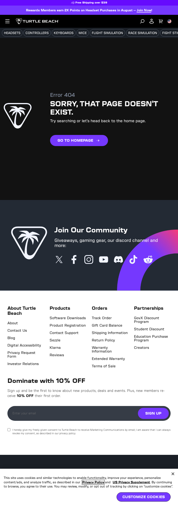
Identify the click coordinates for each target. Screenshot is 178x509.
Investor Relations (23, 364)
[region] (89, 489)
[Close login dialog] (132, 362)
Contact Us (17, 330)
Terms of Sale (104, 366)
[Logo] (37, 21)
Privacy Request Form (21, 354)
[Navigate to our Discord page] (118, 260)
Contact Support (64, 333)
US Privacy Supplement (131, 482)
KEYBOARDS (63, 33)
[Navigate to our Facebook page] (74, 260)
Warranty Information (102, 349)
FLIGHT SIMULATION (107, 33)
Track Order (102, 318)
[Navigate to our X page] (59, 260)
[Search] (142, 21)
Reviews (57, 355)
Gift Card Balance (107, 325)
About (12, 323)
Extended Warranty (108, 359)
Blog (11, 338)
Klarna (55, 348)
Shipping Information (110, 333)
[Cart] (160, 21)
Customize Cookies (143, 497)
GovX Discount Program (146, 320)
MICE (83, 33)
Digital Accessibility (24, 345)
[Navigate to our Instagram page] (88, 260)
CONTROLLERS (37, 33)
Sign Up (153, 413)
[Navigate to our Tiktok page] (133, 260)
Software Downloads (68, 318)
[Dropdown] (7, 21)
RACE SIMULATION (142, 33)
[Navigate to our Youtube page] (103, 260)
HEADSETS (12, 33)
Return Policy (103, 340)
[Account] (151, 21)
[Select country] (169, 21)
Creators (141, 348)
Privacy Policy (93, 482)
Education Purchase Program (151, 338)
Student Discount (149, 329)
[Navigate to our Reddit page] (148, 260)
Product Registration (68, 325)
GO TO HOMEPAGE (75, 140)
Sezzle (55, 340)
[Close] (173, 474)
